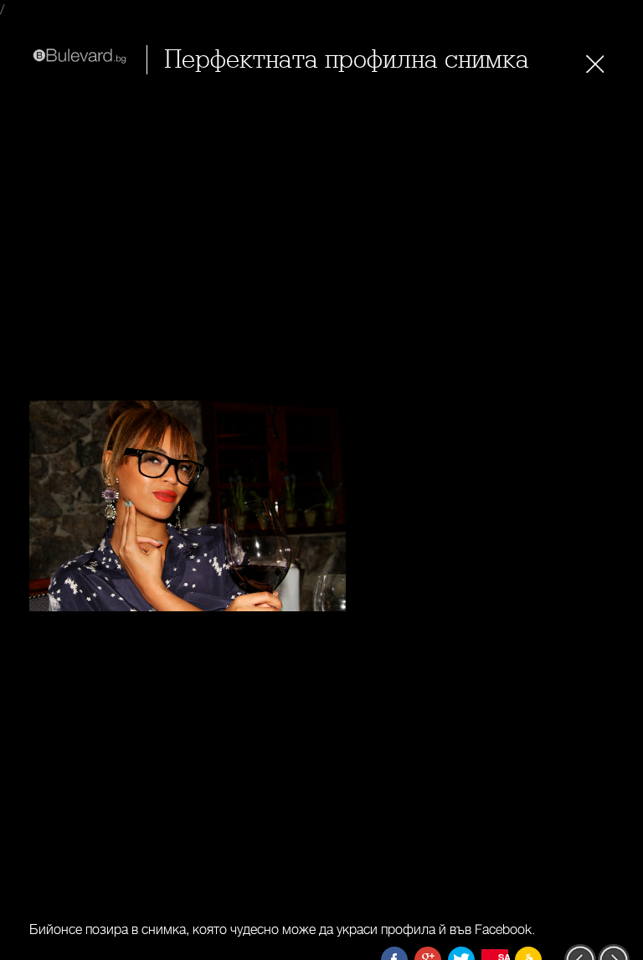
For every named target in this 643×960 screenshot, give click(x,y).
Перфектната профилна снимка (346, 59)
